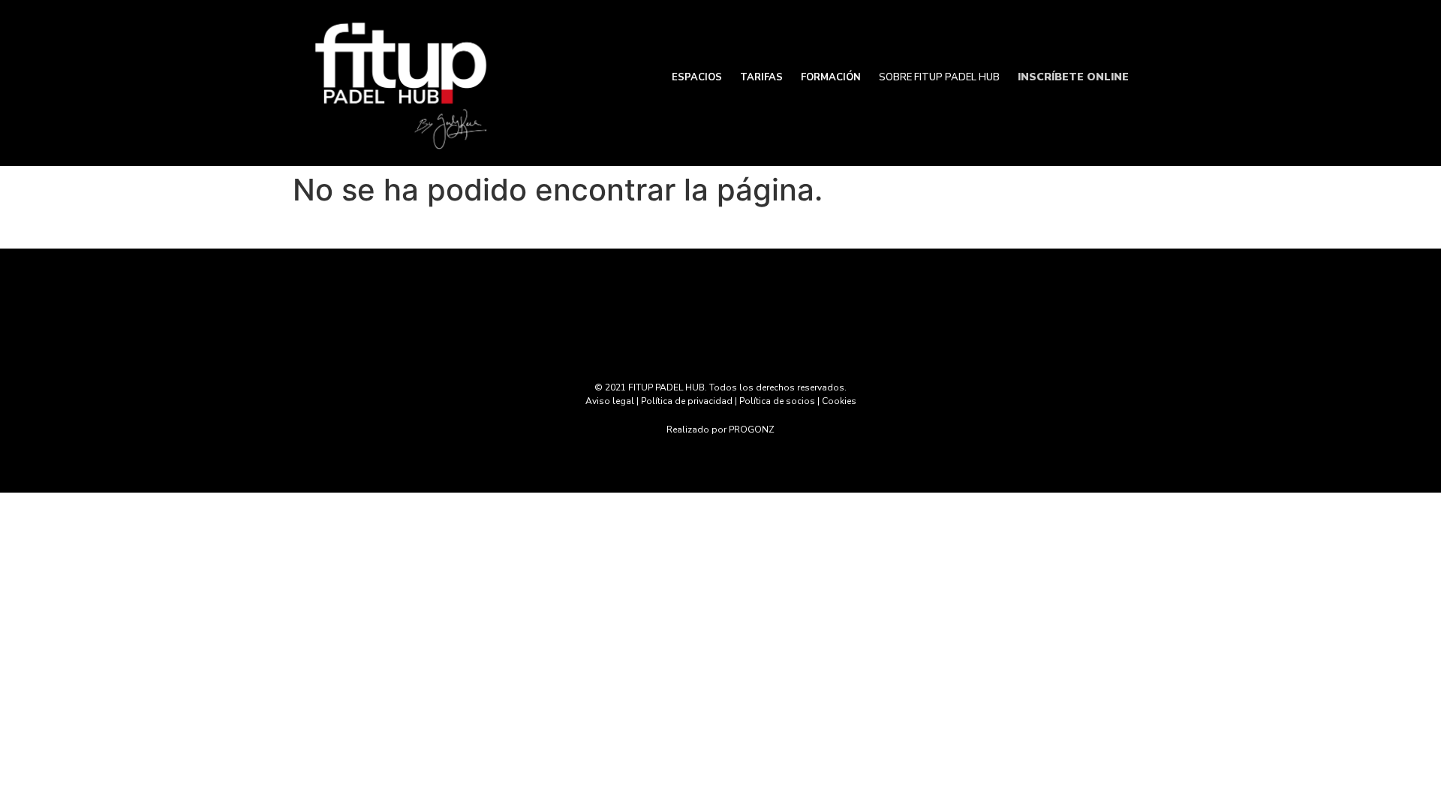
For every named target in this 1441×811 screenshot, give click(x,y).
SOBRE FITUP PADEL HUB (939, 77)
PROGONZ (752, 430)
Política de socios (777, 401)
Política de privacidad (687, 401)
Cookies (839, 401)
